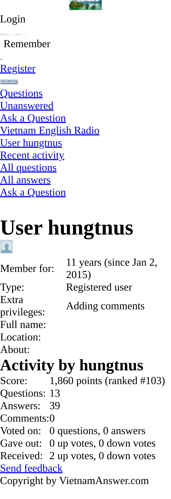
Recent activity (32, 155)
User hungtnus (31, 143)
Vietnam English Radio (50, 130)
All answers (25, 180)
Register (18, 68)
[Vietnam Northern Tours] (85, 6)
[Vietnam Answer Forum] (9, 81)
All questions (28, 167)
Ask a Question (33, 118)
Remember (27, 44)
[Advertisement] (40, 210)
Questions (21, 93)
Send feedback (31, 468)
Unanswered (26, 105)
